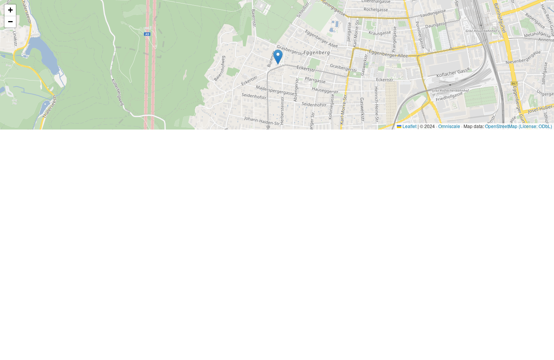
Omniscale (449, 126)
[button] (278, 57)
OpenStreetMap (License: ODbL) (518, 126)
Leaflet (408, 126)
